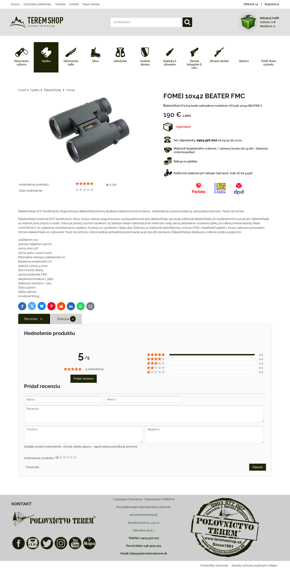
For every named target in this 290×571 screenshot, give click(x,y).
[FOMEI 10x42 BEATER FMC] (89, 132)
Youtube (60, 4)
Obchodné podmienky (37, 4)
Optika (46, 61)
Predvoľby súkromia (214, 565)
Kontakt (74, 4)
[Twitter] (46, 548)
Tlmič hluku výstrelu (268, 63)
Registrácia (272, 4)
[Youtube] (75, 548)
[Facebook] (18, 548)
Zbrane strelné (219, 61)
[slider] (84, 184)
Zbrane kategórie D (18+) (194, 65)
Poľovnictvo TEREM (158, 499)
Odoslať (257, 467)
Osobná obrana (145, 63)
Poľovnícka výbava (21, 63)
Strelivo (244, 61)
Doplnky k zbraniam (169, 63)
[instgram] (61, 548)
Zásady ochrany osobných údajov (255, 565)
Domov (15, 4)
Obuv (95, 61)
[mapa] (89, 548)
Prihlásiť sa (251, 4)
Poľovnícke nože (71, 63)
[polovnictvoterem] (54, 526)
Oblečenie (120, 61)
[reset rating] (57, 457)
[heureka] (32, 548)
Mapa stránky (91, 4)
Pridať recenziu (84, 378)
